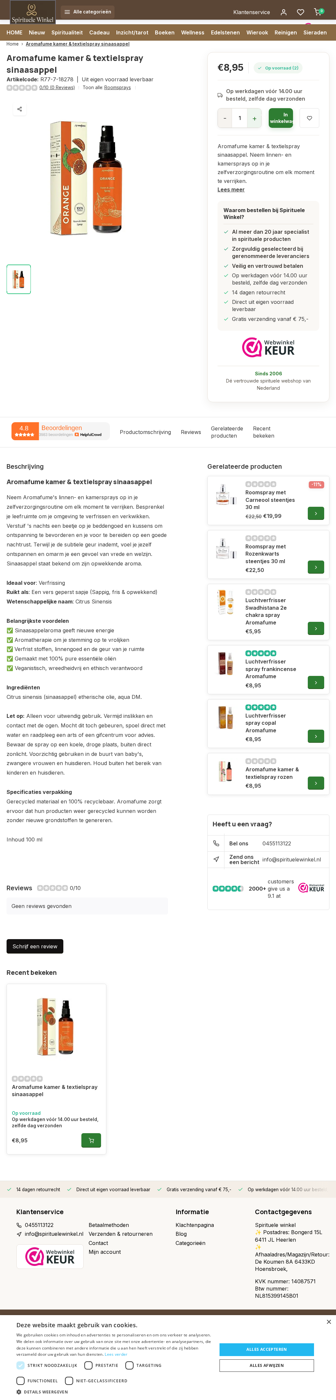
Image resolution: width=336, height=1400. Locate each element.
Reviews (191, 432)
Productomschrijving (145, 432)
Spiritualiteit (67, 32)
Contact (98, 1243)
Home (13, 44)
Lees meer (231, 189)
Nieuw (37, 32)
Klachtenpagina (195, 1225)
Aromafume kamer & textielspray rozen (272, 773)
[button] (113, 1392)
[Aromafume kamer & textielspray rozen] (226, 771)
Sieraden (315, 32)
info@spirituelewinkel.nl (291, 859)
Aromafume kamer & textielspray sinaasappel (78, 44)
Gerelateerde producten (227, 432)
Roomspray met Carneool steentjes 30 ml (270, 499)
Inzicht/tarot (132, 32)
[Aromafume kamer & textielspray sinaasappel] (56, 1026)
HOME (14, 32)
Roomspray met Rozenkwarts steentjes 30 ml (265, 553)
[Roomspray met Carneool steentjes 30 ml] (226, 494)
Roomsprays (117, 87)
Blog (181, 1234)
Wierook (257, 32)
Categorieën (190, 1243)
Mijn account (105, 1252)
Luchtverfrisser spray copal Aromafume (265, 723)
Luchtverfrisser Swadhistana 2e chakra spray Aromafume (266, 611)
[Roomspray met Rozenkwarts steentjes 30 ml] (226, 548)
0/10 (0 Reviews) (57, 87)
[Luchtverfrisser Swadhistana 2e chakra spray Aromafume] (226, 602)
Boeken (165, 32)
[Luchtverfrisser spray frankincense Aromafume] (226, 663)
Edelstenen (225, 32)
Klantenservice (251, 12)
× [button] (328, 1322)
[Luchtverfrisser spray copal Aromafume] (226, 717)
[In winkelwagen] (91, 1140)
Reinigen (286, 32)
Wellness (192, 32)
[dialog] (168, 1357)
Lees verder (116, 1354)
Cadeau (99, 32)
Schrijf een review (34, 946)
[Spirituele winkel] (33, 12)
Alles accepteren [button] (266, 1349)
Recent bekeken (263, 432)
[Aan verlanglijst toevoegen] (96, 993)
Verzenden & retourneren (121, 1234)
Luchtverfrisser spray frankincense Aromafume (270, 669)
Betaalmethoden (109, 1225)
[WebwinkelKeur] (268, 347)
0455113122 (276, 843)
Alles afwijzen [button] (267, 1365)
